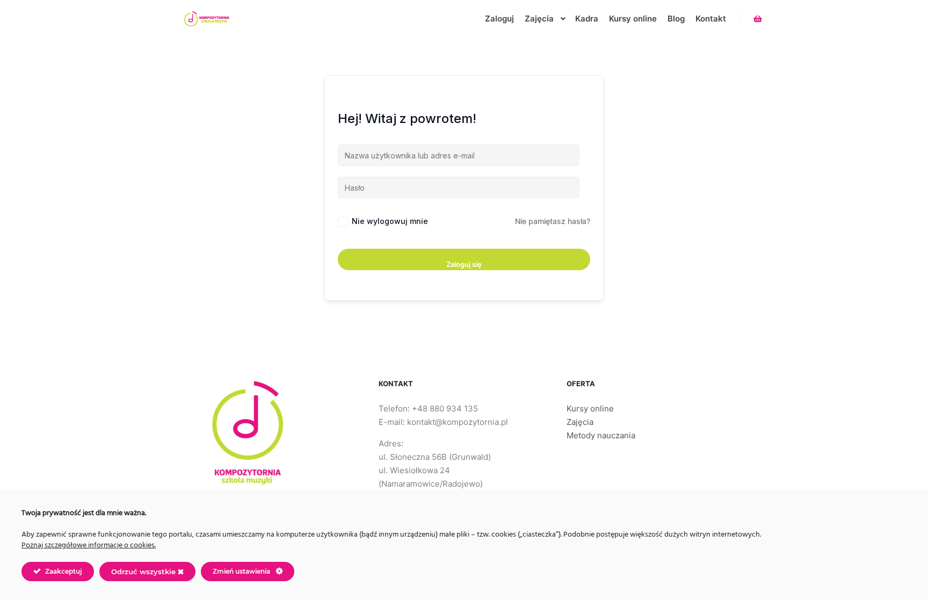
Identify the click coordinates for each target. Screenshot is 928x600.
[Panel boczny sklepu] (757, 19)
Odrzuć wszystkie (144, 571)
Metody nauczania (601, 435)
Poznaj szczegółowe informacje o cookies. (88, 545)
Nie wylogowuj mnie (390, 221)
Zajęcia (580, 422)
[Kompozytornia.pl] (206, 19)
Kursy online (590, 408)
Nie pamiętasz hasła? (552, 221)
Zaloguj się (464, 264)
